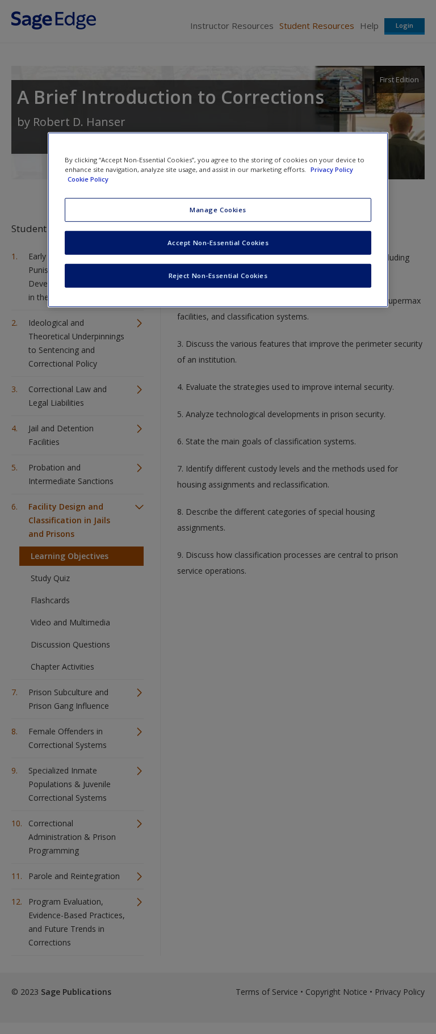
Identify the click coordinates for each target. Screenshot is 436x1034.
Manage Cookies (218, 209)
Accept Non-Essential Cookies (218, 242)
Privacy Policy (332, 169)
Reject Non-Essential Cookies (218, 275)
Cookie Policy (88, 179)
